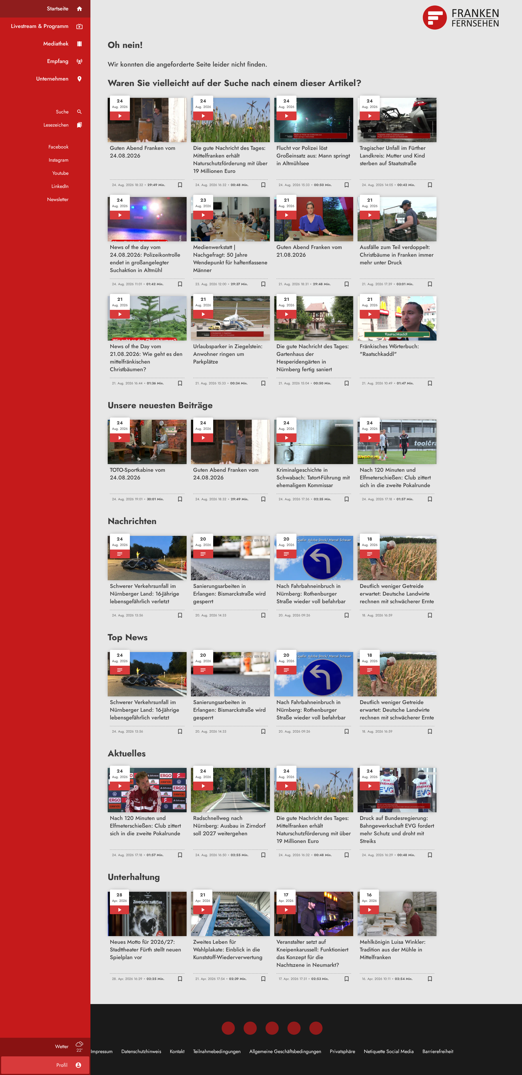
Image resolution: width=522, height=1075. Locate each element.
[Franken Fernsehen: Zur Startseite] (461, 17)
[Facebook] (228, 1028)
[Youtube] (272, 1028)
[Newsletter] (316, 1028)
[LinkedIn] (294, 1028)
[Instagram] (250, 1028)
